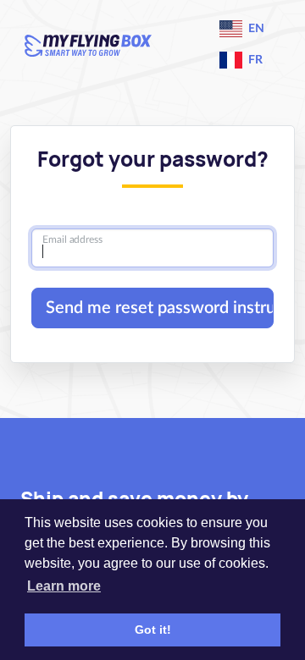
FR (254, 60)
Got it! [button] (153, 629)
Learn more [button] (64, 586)
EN (255, 29)
